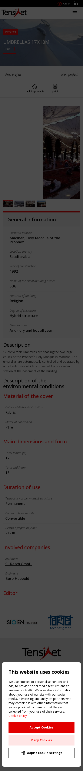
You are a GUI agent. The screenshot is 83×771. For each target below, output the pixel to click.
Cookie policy (18, 716)
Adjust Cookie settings (44, 753)
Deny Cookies (41, 740)
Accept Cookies (41, 727)
